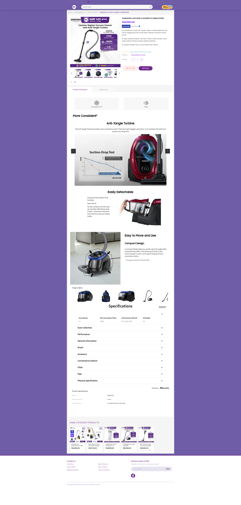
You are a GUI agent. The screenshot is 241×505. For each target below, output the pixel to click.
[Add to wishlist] (71, 82)
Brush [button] (80, 347)
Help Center (153, 1)
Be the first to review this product (141, 52)
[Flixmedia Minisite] (131, 26)
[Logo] (74, 7)
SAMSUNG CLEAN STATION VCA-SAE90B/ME (111, 445)
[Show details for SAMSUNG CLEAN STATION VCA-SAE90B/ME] (112, 434)
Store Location (144, 1)
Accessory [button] (82, 354)
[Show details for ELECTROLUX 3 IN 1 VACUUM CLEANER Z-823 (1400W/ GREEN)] (94, 434)
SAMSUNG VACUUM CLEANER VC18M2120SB (129, 445)
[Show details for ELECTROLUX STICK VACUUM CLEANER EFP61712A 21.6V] (146, 434)
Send (168, 469)
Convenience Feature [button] (87, 360)
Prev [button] (73, 151)
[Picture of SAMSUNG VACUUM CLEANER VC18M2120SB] (78, 73)
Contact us (83, 1)
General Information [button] (87, 341)
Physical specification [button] (88, 380)
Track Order (161, 1)
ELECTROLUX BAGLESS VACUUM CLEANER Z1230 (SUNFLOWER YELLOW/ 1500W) (77, 445)
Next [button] (167, 151)
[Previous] (71, 73)
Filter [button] (80, 367)
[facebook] (88, 2)
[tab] (80, 89)
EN (169, 1)
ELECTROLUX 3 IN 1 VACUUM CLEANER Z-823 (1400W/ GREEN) (94, 445)
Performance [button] (84, 334)
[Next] (119, 73)
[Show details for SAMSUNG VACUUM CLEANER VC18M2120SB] (129, 434)
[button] (159, 7)
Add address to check (138, 55)
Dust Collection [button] (85, 327)
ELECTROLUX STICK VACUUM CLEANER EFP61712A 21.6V (145, 445)
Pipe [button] (80, 374)
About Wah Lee (74, 1)
